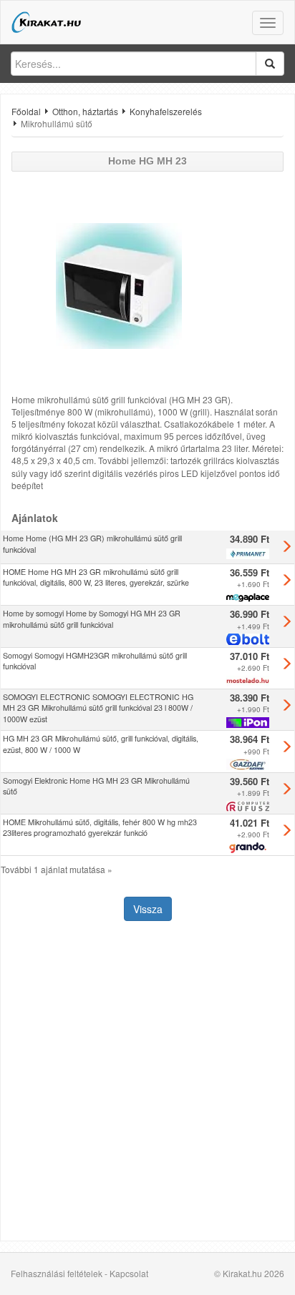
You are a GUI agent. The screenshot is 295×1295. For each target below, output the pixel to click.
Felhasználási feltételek (56, 1273)
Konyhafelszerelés (166, 111)
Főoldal (26, 111)
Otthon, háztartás (85, 111)
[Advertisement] (147, 1082)
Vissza (148, 909)
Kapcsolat (129, 1273)
